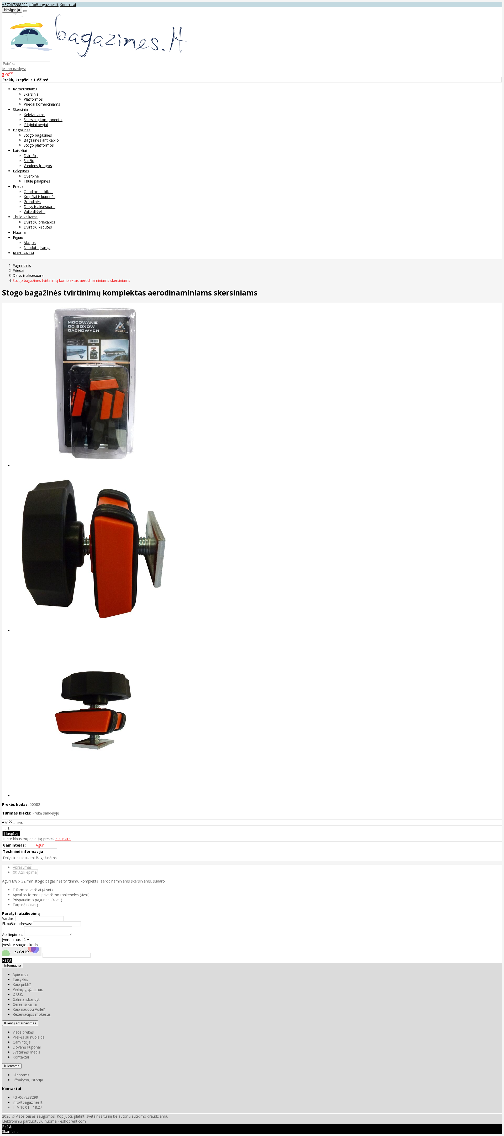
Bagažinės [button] (21, 129)
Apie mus (20, 974)
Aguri (40, 845)
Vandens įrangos (38, 165)
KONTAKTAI (23, 252)
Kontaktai (68, 4)
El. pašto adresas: (17, 923)
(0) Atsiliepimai (25, 872)
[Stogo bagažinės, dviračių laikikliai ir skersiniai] (95, 58)
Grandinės (32, 201)
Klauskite (63, 838)
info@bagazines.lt (44, 4)
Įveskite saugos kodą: (20, 944)
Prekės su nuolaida (29, 1037)
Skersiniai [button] (21, 109)
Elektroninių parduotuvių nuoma (29, 1121)
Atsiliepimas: (12, 934)
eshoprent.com (73, 1121)
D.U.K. (18, 994)
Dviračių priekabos (39, 222)
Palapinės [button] (21, 170)
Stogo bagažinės (38, 135)
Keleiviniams (34, 114)
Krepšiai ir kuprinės (39, 196)
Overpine (31, 176)
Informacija (12, 965)
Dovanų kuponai (27, 1047)
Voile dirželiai (34, 211)
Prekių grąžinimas (28, 989)
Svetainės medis (26, 1052)
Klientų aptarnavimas (20, 1023)
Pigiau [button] (18, 237)
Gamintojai (22, 1042)
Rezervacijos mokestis (32, 1014)
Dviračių (31, 155)
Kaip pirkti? (22, 984)
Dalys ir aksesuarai (39, 206)
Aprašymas (22, 867)
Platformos (33, 99)
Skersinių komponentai (43, 119)
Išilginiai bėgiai (36, 124)
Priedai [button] (18, 186)
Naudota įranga (37, 247)
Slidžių (29, 160)
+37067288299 (15, 4)
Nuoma (19, 232)
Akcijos (30, 242)
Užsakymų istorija (28, 1079)
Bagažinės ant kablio (41, 140)
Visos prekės (23, 1032)
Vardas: (8, 918)
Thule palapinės (37, 181)
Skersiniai (31, 94)
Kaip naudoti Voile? (29, 1009)
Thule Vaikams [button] (25, 216)
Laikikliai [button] (20, 150)
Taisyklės (20, 979)
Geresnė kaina (25, 1004)
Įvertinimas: (12, 939)
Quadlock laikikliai (38, 191)
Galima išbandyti (26, 999)
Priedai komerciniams (42, 104)
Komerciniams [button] (25, 88)
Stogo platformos (39, 145)
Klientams (11, 1066)
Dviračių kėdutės (38, 227)
